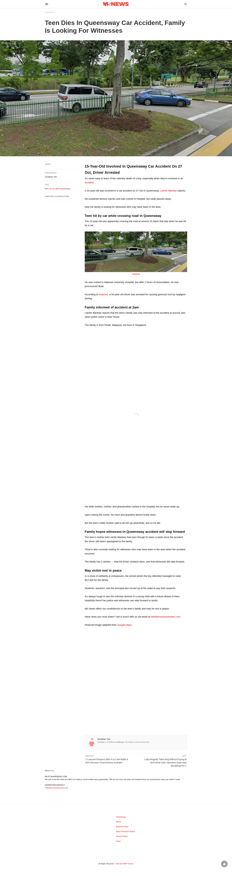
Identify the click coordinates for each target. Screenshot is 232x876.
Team (118, 841)
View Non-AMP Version (124, 864)
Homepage (49, 12)
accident (89, 182)
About (118, 822)
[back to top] (224, 864)
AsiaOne (103, 294)
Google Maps (124, 625)
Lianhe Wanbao (168, 190)
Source (136, 274)
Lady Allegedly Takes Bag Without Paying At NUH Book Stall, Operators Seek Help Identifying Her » (165, 762)
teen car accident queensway (57, 188)
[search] (185, 4)
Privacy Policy (122, 836)
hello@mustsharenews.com (165, 616)
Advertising (120, 817)
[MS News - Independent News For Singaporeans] (116, 4)
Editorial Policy (122, 827)
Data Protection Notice (125, 831)
